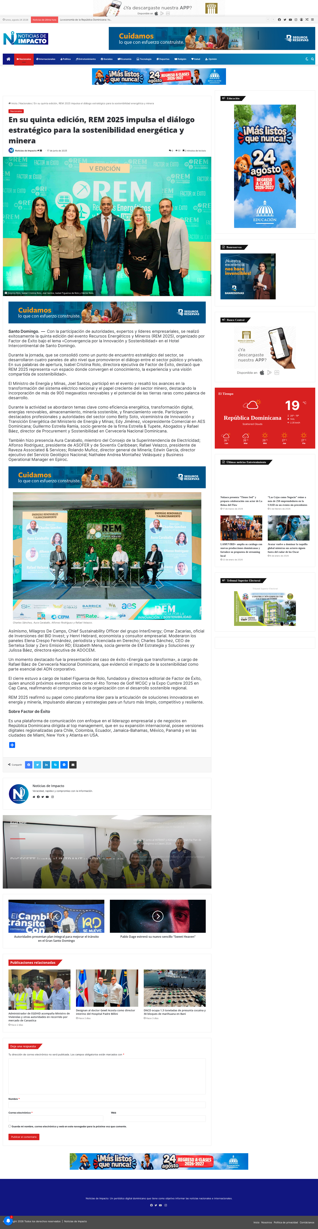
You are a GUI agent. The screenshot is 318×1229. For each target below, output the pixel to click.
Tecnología (145, 59)
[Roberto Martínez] (159, 8)
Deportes (164, 59)
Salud (197, 59)
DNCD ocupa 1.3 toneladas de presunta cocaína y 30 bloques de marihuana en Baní (175, 1012)
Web (113, 1112)
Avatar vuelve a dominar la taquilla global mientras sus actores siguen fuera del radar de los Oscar (288, 548)
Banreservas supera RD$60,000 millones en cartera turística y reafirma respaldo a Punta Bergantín (67, 852)
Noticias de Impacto (26, 150)
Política (66, 59)
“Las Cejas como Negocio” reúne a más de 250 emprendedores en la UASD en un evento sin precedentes (287, 501)
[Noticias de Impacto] (26, 38)
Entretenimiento (87, 59)
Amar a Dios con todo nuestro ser (79, 19)
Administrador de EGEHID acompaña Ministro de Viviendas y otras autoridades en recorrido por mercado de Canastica (39, 1017)
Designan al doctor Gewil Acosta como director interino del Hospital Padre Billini (105, 1012)
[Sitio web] (35, 797)
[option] (107, 852)
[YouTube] (48, 797)
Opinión (212, 59)
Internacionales (46, 59)
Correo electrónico (20, 1112)
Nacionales (25, 59)
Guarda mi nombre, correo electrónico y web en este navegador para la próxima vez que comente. (69, 1126)
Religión (181, 59)
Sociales (108, 59)
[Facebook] (39, 797)
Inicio (14, 103)
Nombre (14, 1098)
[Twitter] (43, 797)
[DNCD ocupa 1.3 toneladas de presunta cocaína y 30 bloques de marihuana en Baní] (175, 988)
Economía (126, 59)
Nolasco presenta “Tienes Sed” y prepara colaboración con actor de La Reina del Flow (241, 501)
